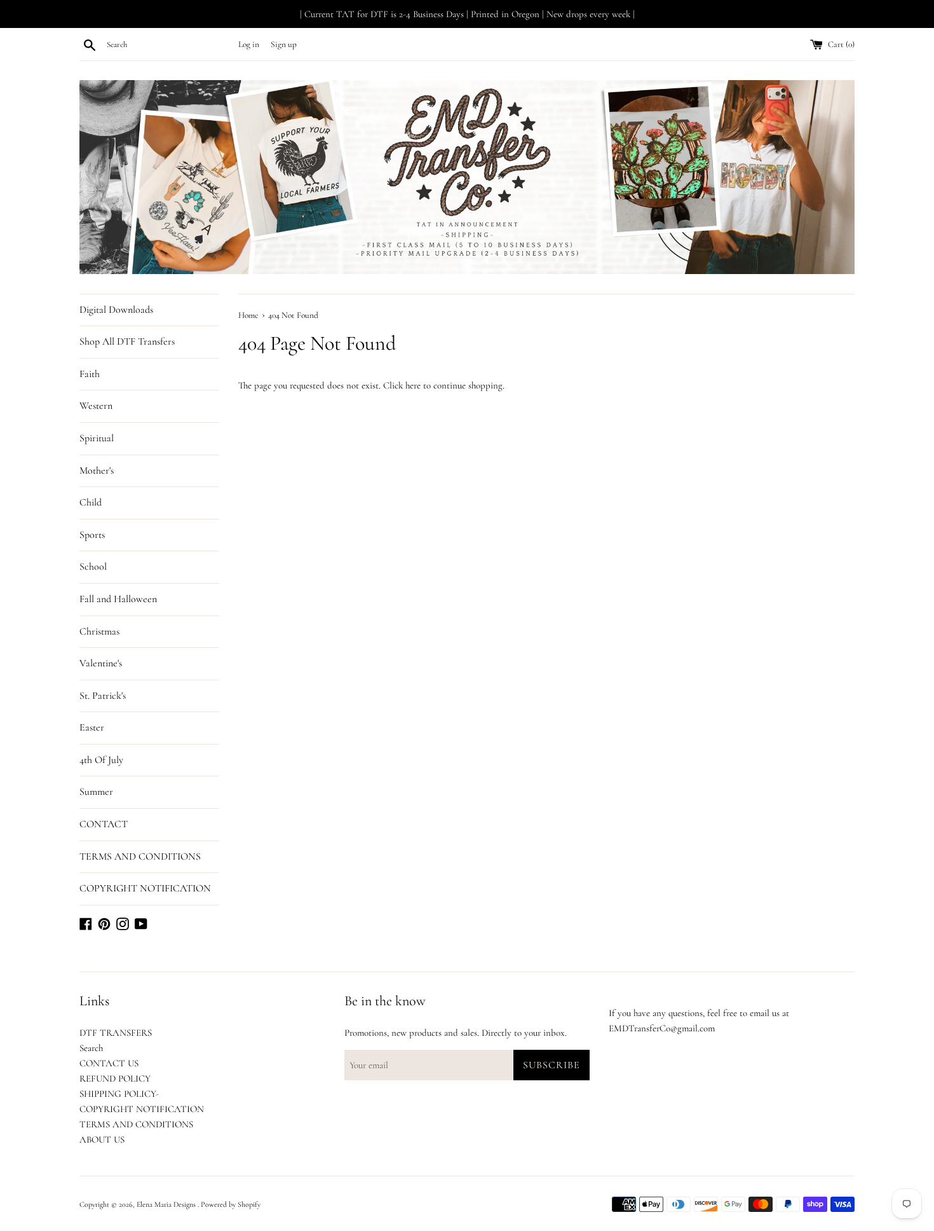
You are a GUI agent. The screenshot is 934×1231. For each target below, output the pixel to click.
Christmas (99, 631)
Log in (248, 44)
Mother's (96, 470)
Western (95, 405)
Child (90, 502)
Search (91, 1048)
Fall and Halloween (118, 599)
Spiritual (96, 438)
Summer (96, 791)
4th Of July (101, 759)
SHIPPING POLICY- (119, 1093)
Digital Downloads (116, 309)
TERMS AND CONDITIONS (140, 856)
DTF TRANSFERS (115, 1032)
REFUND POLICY (115, 1078)
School (93, 566)
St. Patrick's (102, 695)
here (413, 385)
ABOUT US (102, 1139)
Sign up (284, 44)
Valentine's (100, 663)
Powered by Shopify (231, 1204)
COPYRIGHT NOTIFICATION (145, 888)
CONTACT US (109, 1063)
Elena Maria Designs (167, 1204)
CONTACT (103, 824)
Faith (89, 374)
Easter (91, 727)
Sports (92, 534)
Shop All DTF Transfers (127, 341)
